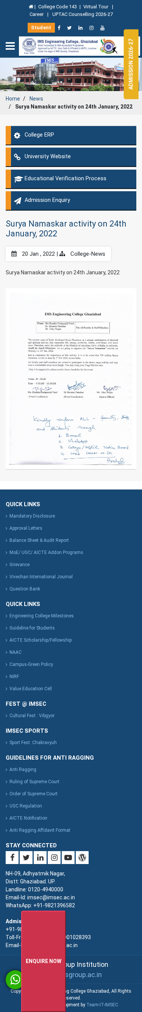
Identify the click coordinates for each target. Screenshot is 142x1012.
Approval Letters (25, 528)
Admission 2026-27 (131, 64)
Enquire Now (43, 961)
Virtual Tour (96, 6)
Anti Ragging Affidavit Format (39, 830)
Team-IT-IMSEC (102, 1004)
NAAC (15, 652)
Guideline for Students (32, 628)
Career (37, 14)
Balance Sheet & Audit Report (39, 540)
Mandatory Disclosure (32, 516)
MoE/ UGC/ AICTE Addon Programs (46, 552)
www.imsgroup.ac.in (71, 975)
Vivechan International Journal (41, 576)
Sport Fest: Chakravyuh (33, 742)
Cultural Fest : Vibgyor (32, 715)
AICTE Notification (28, 818)
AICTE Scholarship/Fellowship (40, 640)
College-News (87, 253)
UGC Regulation (25, 806)
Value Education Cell (30, 688)
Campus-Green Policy (31, 664)
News (36, 99)
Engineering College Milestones (41, 616)
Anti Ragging (22, 769)
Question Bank (24, 589)
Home (13, 99)
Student (41, 27)
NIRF (14, 676)
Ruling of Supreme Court (34, 781)
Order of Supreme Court (33, 793)
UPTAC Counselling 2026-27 (82, 14)
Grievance (19, 564)
